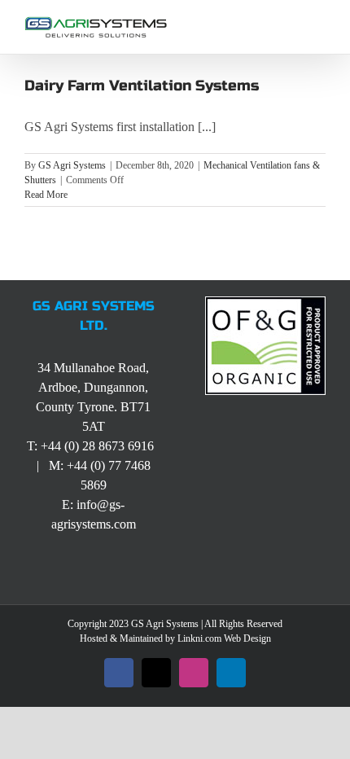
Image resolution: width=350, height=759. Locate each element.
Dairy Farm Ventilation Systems (141, 85)
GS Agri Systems (72, 165)
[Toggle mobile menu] (319, 24)
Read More (46, 194)
